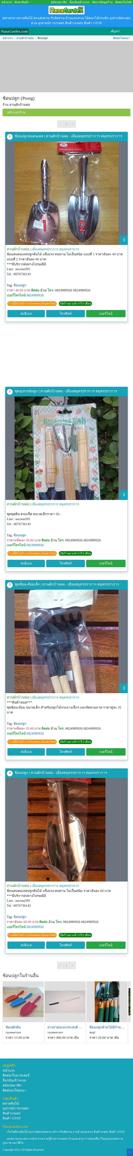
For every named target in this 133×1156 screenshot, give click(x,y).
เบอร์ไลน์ (105, 313)
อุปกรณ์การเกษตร (16, 1108)
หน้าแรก (7, 2)
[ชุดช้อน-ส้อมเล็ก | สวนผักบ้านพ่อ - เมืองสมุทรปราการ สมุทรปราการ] (66, 641)
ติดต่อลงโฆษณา (14, 1090)
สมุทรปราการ (69, 249)
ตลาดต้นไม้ (11, 1103)
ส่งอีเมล (26, 313)
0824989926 (35, 295)
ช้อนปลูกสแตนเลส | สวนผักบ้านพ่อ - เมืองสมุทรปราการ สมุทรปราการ (68, 136)
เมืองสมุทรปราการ (45, 249)
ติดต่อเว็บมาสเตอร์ (16, 1075)
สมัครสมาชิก (59, 2)
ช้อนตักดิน (13, 1027)
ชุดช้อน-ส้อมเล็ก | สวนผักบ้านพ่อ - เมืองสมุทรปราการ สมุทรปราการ (67, 584)
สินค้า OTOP (12, 1118)
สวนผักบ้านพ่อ (25, 38)
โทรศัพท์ (65, 313)
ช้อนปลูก (20, 285)
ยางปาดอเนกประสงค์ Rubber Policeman (65, 1027)
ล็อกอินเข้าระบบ (79, 2)
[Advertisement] (66, 67)
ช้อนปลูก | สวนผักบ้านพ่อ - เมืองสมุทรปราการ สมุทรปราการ (61, 773)
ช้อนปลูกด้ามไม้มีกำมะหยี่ (107, 1027)
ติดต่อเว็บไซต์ (123, 2)
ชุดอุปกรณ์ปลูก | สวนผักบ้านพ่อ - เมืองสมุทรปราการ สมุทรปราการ (66, 391)
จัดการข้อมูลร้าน (102, 2)
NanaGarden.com (14, 31)
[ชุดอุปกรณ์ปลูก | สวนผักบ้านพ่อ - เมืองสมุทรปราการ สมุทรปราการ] (66, 448)
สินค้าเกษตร (11, 1113)
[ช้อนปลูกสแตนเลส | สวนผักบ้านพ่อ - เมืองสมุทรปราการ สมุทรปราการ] (66, 193)
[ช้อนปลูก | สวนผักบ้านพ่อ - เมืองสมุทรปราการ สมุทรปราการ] (66, 830)
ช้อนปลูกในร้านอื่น (21, 975)
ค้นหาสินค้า (22, 2)
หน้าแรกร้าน (16, 112)
